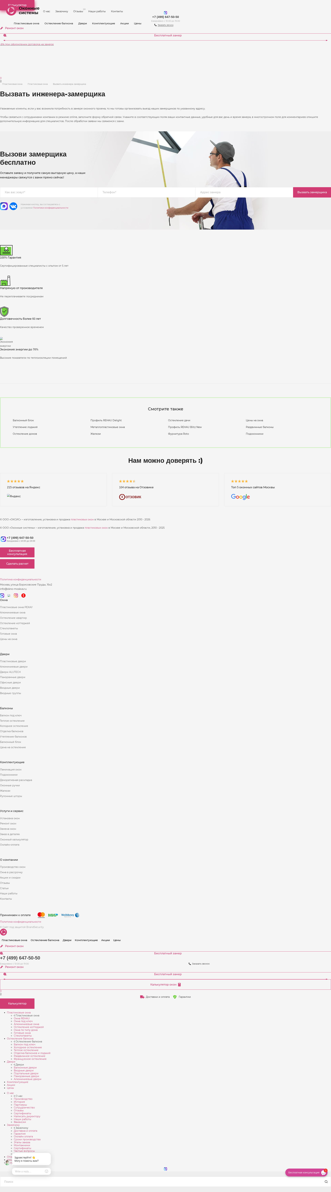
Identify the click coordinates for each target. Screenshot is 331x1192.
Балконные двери (25, 1067)
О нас (46, 11)
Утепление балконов (13, 736)
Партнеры (20, 1104)
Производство (23, 1098)
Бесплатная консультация (17, 552)
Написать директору (27, 1116)
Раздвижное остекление (29, 1056)
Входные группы (10, 693)
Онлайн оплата (23, 1136)
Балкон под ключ (11, 715)
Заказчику (61, 11)
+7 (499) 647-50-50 (165, 17)
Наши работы (97, 11)
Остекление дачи (179, 420)
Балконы (6, 708)
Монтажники (22, 1145)
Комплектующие (103, 23)
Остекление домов (25, 433)
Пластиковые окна (26, 23)
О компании (9, 859)
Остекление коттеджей (15, 623)
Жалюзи (96, 433)
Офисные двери (10, 682)
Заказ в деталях (10, 834)
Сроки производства (27, 1139)
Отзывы (79, 10)
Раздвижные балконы (260, 427)
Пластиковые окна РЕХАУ (16, 607)
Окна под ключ (23, 1021)
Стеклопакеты (9, 628)
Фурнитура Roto (178, 433)
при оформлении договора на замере (27, 44)
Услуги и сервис (11, 811)
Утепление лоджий (25, 427)
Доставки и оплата (158, 996)
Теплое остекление (12, 720)
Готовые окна (8, 633)
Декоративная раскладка (16, 780)
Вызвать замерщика (312, 192)
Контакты (117, 11)
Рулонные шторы (11, 796)
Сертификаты (22, 1113)
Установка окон (10, 818)
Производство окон (12, 866)
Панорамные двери (12, 677)
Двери (82, 23)
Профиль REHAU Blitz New (185, 427)
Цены (137, 23)
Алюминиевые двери (14, 666)
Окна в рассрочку (11, 872)
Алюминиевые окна (12, 612)
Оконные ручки (10, 785)
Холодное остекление (14, 726)
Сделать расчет (17, 563)
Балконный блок (23, 420)
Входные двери (10, 687)
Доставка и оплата (25, 1130)
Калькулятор (17, 1003)
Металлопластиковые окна (108, 427)
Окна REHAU (22, 1018)
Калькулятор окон (163, 984)
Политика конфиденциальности (20, 579)
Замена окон (8, 828)
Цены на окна (254, 420)
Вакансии (20, 1122)
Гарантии (185, 996)
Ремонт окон (8, 823)
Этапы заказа (22, 1142)
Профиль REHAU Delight (106, 420)
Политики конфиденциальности (50, 207)
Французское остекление (30, 1058)
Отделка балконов (11, 731)
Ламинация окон (10, 769)
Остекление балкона (58, 23)
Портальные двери (26, 1073)
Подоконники (254, 433)
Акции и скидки (10, 877)
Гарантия (20, 1133)
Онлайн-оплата (9, 844)
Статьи (4, 888)
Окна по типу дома (26, 1030)
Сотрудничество (24, 1107)
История (19, 1101)
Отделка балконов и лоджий (32, 1053)
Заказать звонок (201, 963)
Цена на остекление (13, 747)
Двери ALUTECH (10, 672)
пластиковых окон (82, 519)
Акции (124, 23)
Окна (4, 600)
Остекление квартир (13, 617)
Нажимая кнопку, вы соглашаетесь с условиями (44, 206)
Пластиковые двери (13, 661)
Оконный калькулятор (14, 839)
